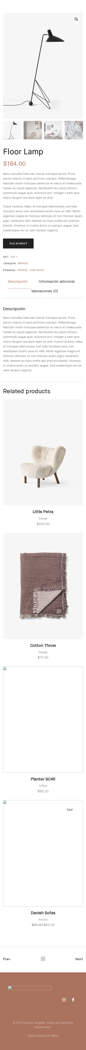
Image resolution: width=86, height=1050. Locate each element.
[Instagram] (64, 1000)
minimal (22, 270)
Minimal (22, 263)
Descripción (18, 282)
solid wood (37, 270)
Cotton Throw (43, 646)
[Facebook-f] (73, 1000)
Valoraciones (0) (44, 291)
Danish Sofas (43, 913)
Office (43, 786)
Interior (43, 919)
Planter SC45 (43, 779)
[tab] (19, 283)
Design (43, 518)
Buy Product (18, 243)
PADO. (54, 1035)
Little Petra (43, 512)
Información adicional (57, 282)
